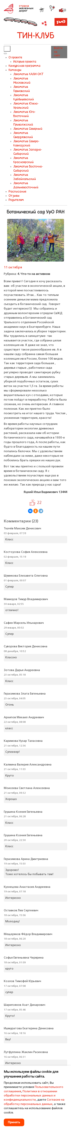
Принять (14, 1122)
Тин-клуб (35, 36)
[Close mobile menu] (5, 53)
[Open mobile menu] (7, 49)
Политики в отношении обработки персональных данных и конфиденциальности (30, 1096)
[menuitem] (15, 57)
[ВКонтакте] (30, 511)
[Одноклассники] (35, 511)
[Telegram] (41, 511)
